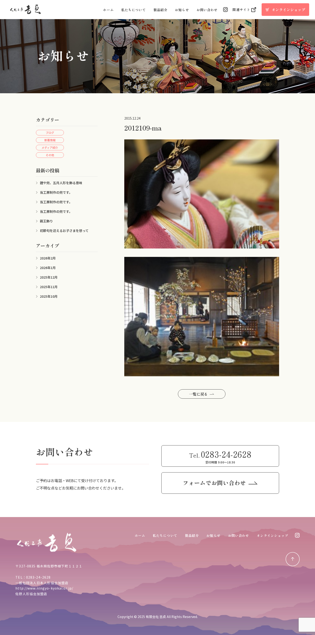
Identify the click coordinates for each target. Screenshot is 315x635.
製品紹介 (160, 9)
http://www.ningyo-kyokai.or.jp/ (44, 588)
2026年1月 (48, 267)
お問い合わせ (207, 9)
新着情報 (49, 140)
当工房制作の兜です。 (56, 192)
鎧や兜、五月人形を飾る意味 (61, 182)
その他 (50, 155)
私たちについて (133, 9)
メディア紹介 (50, 147)
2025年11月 (49, 286)
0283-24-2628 (38, 577)
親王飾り (46, 221)
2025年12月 (49, 277)
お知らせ (182, 9)
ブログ (50, 133)
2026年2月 (48, 258)
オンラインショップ (272, 535)
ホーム (108, 9)
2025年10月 (49, 296)
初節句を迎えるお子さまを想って (64, 230)
